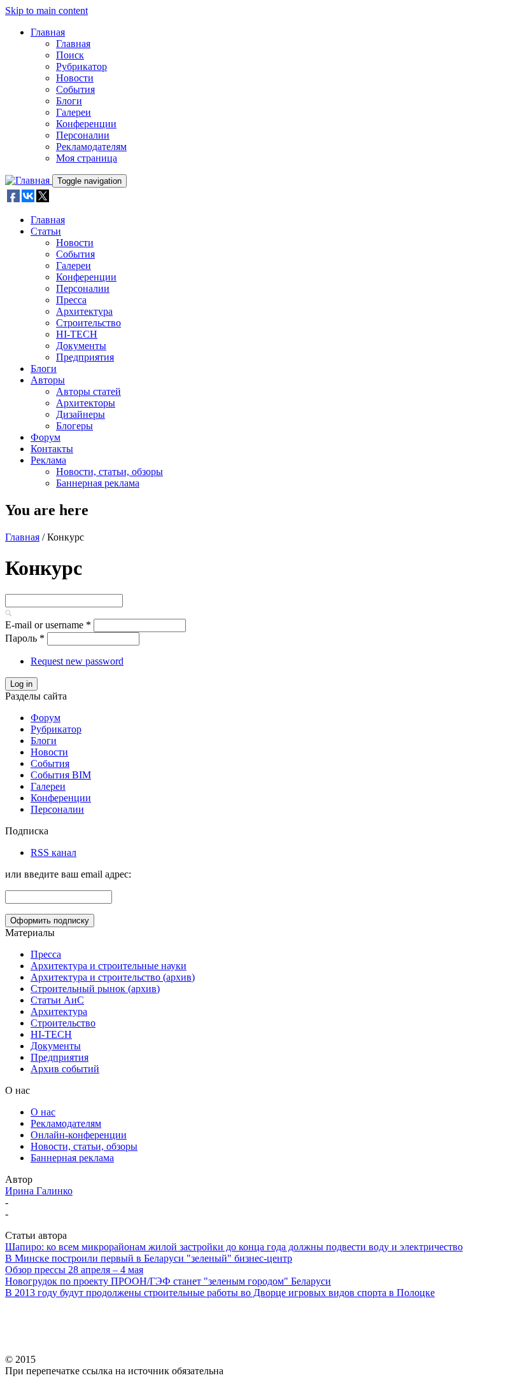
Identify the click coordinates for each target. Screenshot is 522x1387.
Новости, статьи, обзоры (109, 471)
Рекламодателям (91, 146)
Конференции (86, 123)
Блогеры (74, 425)
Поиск (70, 55)
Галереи (73, 112)
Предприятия (85, 357)
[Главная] (28, 180)
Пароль (25, 638)
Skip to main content (46, 10)
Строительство (88, 322)
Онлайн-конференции (79, 1134)
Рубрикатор (81, 66)
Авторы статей (88, 391)
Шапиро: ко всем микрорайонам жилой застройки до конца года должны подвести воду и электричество (234, 1246)
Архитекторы (85, 402)
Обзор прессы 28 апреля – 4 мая (74, 1269)
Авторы (48, 380)
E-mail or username (48, 624)
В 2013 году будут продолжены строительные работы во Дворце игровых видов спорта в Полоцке (220, 1292)
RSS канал (53, 852)
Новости (75, 77)
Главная (48, 32)
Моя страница (86, 158)
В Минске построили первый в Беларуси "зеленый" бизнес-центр (148, 1258)
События (75, 89)
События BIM (61, 774)
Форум (45, 437)
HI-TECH (76, 334)
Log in (21, 684)
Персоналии (82, 135)
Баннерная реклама (97, 483)
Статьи (46, 231)
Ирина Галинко (39, 1190)
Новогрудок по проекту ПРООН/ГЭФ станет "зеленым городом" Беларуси (168, 1281)
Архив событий (65, 1068)
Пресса (71, 299)
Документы (81, 345)
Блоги (69, 100)
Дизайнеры (80, 414)
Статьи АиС (57, 1000)
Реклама (48, 460)
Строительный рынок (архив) (95, 988)
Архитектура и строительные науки (109, 965)
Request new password (77, 661)
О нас (43, 1112)
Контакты (52, 448)
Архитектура (84, 311)
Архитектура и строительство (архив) (113, 977)
